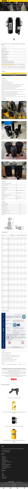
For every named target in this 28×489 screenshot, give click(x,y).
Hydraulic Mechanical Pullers (6, 467)
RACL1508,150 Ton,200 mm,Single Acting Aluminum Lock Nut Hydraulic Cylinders (19, 64)
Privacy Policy (22, 482)
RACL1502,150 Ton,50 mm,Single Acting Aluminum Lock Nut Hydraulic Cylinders (7, 67)
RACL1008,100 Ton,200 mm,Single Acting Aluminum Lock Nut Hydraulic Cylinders (7, 69)
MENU (17, 488)
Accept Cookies (14, 484)
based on (9, 46)
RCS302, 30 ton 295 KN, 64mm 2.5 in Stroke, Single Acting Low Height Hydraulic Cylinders (14, 426)
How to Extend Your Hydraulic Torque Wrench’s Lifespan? (9, 359)
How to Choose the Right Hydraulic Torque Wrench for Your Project (10, 356)
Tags (2, 472)
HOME (3, 488)
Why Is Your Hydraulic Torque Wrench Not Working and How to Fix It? (11, 355)
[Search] (8, 0)
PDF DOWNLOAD (14, 75)
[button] (14, 0)
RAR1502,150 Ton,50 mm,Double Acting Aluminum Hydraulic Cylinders (14, 440)
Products (6, 5)
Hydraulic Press (4, 468)
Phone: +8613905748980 (5, 451)
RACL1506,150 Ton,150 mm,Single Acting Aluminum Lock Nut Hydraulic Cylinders (7, 66)
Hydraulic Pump (4, 457)
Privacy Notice (4, 478)
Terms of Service (4, 476)
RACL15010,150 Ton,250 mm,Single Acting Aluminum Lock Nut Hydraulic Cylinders (7, 64)
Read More (3, 71)
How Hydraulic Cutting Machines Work (7, 358)
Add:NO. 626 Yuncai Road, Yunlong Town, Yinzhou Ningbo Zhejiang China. (13, 448)
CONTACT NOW (14, 73)
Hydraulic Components (5, 465)
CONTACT (10, 488)
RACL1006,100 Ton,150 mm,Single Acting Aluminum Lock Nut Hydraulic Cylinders (19, 69)
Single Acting (20, 364)
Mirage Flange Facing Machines (6, 464)
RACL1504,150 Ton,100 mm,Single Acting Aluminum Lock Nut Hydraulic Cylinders (19, 66)
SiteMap (3, 475)
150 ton (24, 364)
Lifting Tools (9, 5)
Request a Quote (14, 379)
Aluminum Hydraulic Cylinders (14, 5)
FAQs (3, 474)
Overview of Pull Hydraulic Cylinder (6, 352)
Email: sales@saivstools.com (6, 450)
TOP (24, 488)
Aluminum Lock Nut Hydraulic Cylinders (12, 364)
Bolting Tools (4, 459)
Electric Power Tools (5, 460)
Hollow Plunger (3, 84)
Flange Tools (4, 463)
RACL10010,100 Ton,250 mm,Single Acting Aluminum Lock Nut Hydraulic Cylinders (19, 67)
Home (4, 5)
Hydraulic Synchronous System (6, 461)
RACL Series (3, 364)
